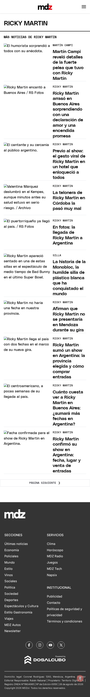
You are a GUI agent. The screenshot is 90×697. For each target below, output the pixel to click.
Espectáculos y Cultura (21, 606)
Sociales (10, 581)
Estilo (8, 569)
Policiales (11, 556)
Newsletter (12, 631)
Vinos (8, 575)
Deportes (11, 600)
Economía (11, 550)
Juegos (52, 562)
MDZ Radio (55, 556)
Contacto (53, 603)
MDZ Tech (54, 569)
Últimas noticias (16, 544)
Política (9, 587)
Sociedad (11, 594)
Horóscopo (55, 550)
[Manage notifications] (80, 678)
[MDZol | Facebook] (29, 645)
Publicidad (54, 596)
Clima (51, 544)
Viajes (8, 619)
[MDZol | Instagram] (39, 645)
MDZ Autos (12, 625)
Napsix (52, 575)
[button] (84, 6)
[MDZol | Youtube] (50, 645)
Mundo (9, 562)
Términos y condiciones (64, 621)
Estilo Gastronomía (18, 612)
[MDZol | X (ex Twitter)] (61, 645)
